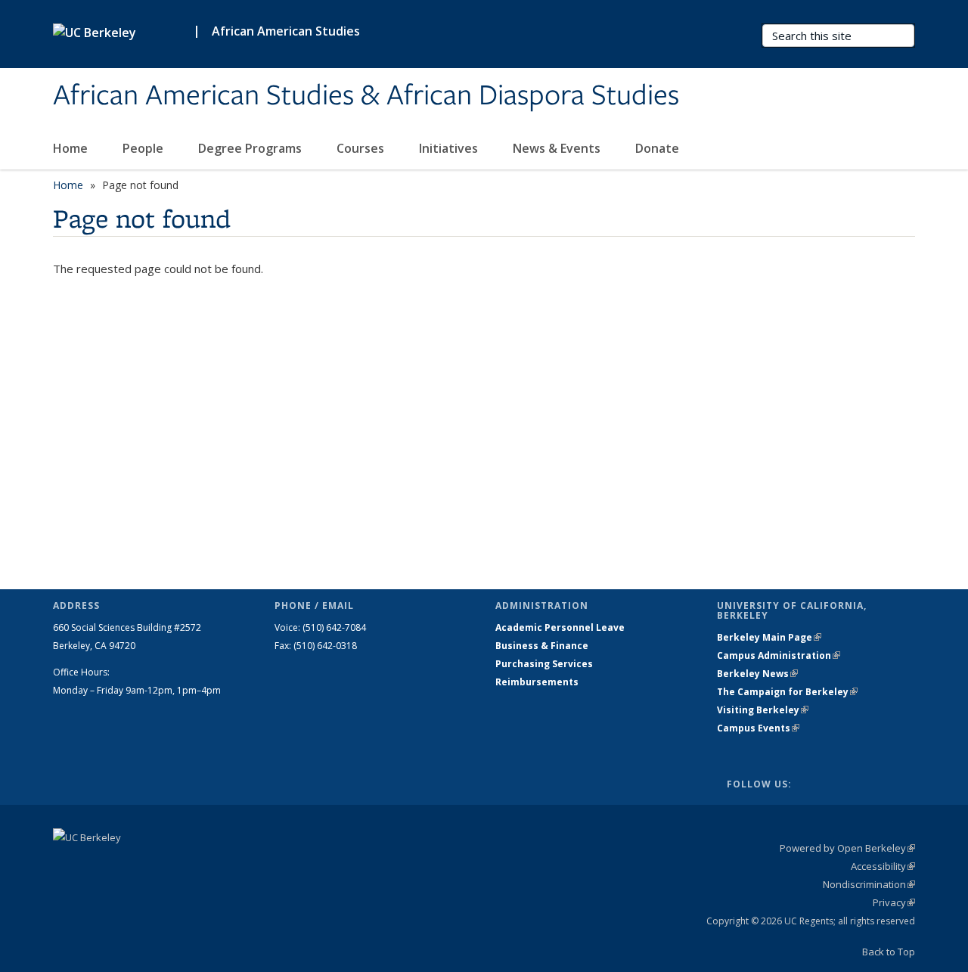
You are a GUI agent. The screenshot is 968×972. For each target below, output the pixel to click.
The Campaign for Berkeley (787, 691)
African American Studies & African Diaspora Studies (366, 96)
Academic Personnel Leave (560, 627)
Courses (362, 148)
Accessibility (883, 866)
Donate (658, 148)
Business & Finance (541, 645)
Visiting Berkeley (762, 709)
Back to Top (888, 951)
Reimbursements (537, 681)
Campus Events (758, 728)
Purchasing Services (544, 663)
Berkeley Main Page (769, 637)
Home (72, 148)
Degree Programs (251, 148)
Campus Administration (778, 655)
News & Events (558, 148)
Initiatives (450, 148)
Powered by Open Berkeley (847, 848)
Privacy (894, 902)
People (144, 148)
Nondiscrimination (869, 884)
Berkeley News (757, 673)
